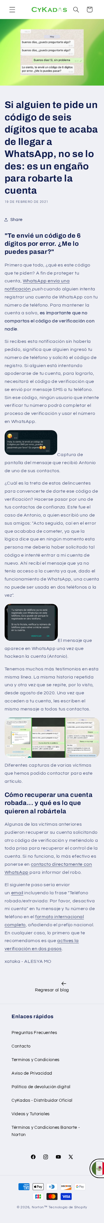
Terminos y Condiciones (36, 1060)
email (17, 893)
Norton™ (40, 1207)
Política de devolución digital (41, 1087)
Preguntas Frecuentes (34, 1033)
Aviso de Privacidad (32, 1073)
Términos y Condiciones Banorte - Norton (46, 1131)
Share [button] (16, 220)
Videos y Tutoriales (31, 1114)
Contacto (21, 1046)
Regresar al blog (52, 990)
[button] (12, 9)
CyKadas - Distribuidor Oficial (42, 1100)
